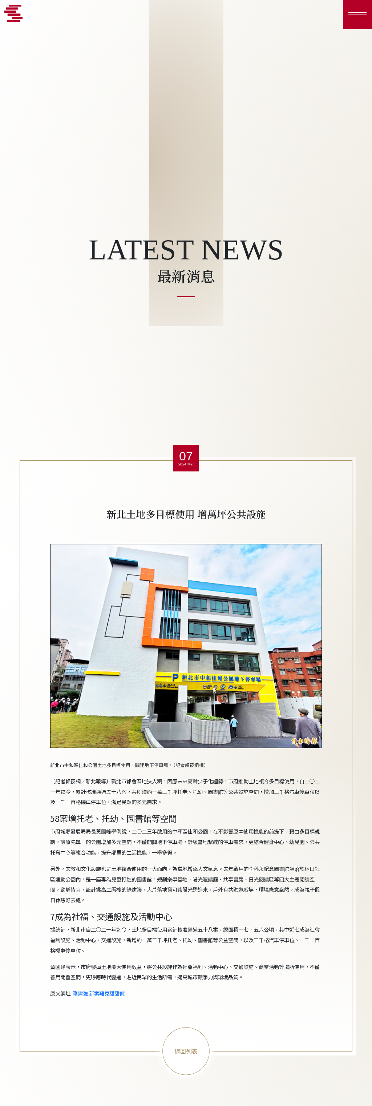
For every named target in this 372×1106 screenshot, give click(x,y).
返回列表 (186, 1051)
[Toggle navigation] (357, 14)
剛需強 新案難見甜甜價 (99, 993)
